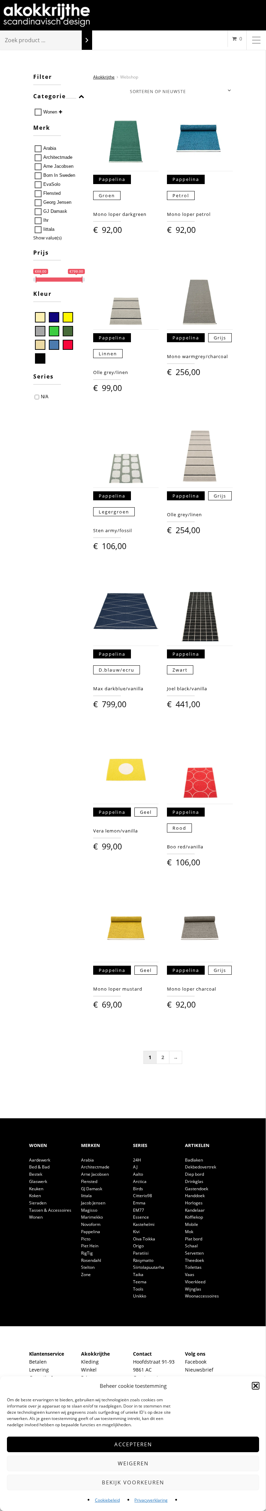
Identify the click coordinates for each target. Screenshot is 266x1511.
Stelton (88, 1267)
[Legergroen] (68, 331)
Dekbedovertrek (200, 1166)
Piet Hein (89, 1245)
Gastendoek (196, 1188)
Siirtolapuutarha (148, 1267)
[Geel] (68, 317)
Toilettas (193, 1267)
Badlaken (194, 1160)
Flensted (52, 193)
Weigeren (133, 1463)
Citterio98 (142, 1195)
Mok (189, 1231)
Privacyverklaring (151, 1500)
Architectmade (57, 157)
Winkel (89, 1369)
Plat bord (193, 1238)
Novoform (90, 1224)
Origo (138, 1245)
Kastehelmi (143, 1224)
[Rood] (68, 345)
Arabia (49, 148)
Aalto (138, 1174)
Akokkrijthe (104, 77)
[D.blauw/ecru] (54, 317)
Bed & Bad (39, 1166)
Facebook (195, 1361)
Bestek (35, 1174)
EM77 (138, 1210)
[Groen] (54, 331)
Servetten (194, 1253)
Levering (39, 1369)
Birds (138, 1188)
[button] (255, 1385)
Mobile (191, 1224)
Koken (35, 1195)
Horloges (194, 1202)
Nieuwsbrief (199, 1369)
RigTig (87, 1253)
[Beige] (40, 317)
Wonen (50, 112)
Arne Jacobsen (58, 166)
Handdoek (195, 1195)
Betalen (38, 1361)
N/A (44, 396)
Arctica (140, 1181)
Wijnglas (193, 1289)
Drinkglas (194, 1181)
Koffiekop (194, 1217)
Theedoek (194, 1260)
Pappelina (90, 1231)
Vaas (189, 1274)
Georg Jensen (57, 202)
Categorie (49, 96)
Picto (85, 1238)
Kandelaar (195, 1210)
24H (137, 1160)
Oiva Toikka (144, 1238)
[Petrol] (54, 345)
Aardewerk (39, 1160)
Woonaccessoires (202, 1296)
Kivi (136, 1231)
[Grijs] (40, 331)
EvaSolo (51, 184)
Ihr (45, 220)
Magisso (89, 1210)
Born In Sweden (59, 175)
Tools (138, 1289)
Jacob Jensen (93, 1202)
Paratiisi (141, 1253)
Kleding (90, 1361)
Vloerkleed (195, 1281)
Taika (138, 1274)
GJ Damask (55, 211)
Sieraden (37, 1202)
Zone (86, 1274)
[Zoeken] (87, 40)
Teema (140, 1281)
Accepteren (133, 1444)
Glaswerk (38, 1181)
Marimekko (92, 1217)
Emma (139, 1202)
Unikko (139, 1296)
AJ (135, 1166)
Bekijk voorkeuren (133, 1482)
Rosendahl (91, 1260)
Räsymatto (143, 1260)
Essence (141, 1217)
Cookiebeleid (107, 1500)
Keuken (36, 1188)
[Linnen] (40, 345)
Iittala (48, 229)
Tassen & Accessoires (50, 1210)
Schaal (191, 1245)
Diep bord (194, 1174)
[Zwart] (40, 358)
